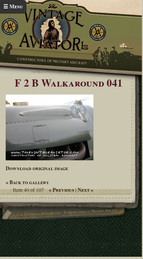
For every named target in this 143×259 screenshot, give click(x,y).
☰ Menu (13, 6)
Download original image (37, 168)
